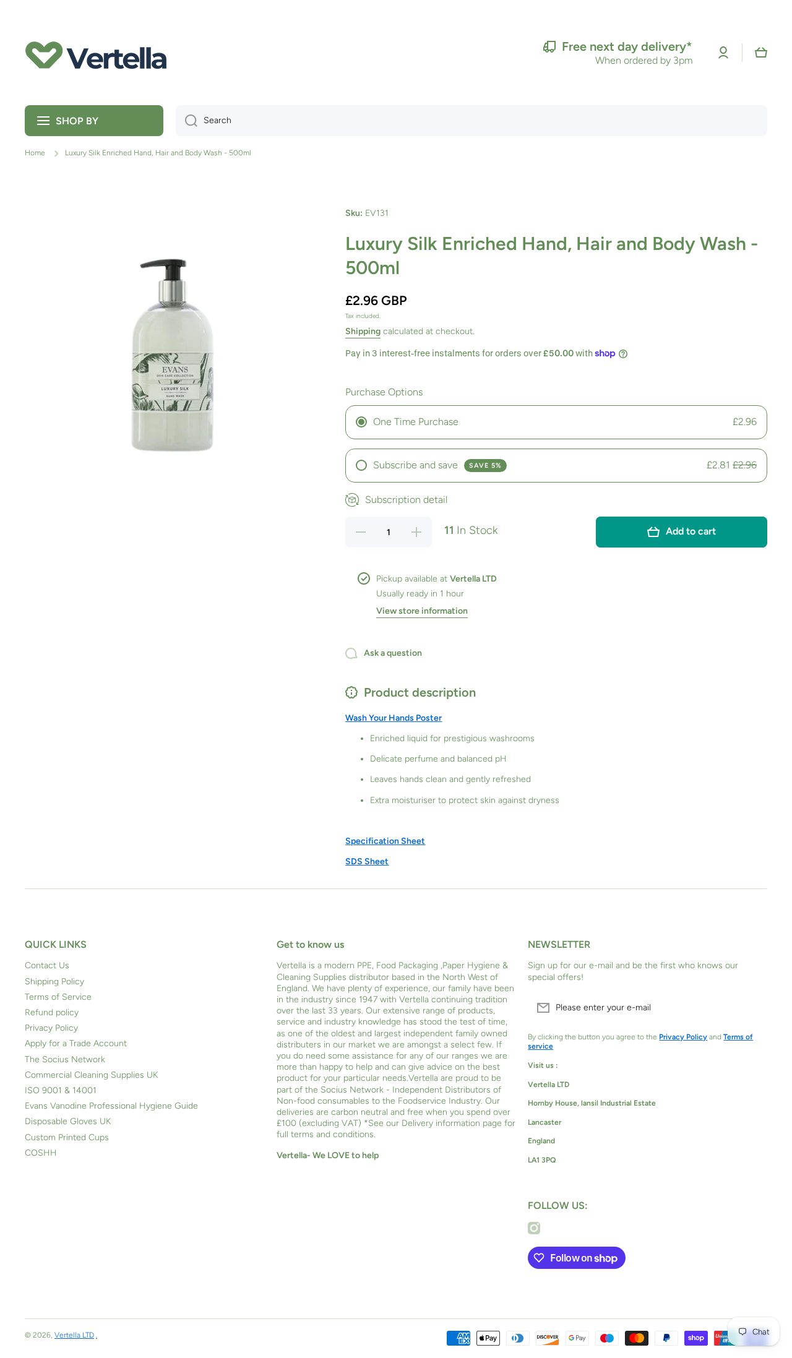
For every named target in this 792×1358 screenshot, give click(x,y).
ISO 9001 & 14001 (61, 1090)
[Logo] (96, 52)
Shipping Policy (54, 981)
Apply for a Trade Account (76, 1043)
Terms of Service (58, 997)
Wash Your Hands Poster (393, 718)
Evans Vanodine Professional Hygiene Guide (111, 1106)
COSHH (41, 1153)
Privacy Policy (51, 1028)
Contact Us (47, 965)
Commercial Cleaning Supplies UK (91, 1075)
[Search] (186, 120)
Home (35, 152)
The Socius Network (65, 1059)
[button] (761, 52)
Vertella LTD (74, 1335)
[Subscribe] (751, 1007)
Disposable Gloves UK (68, 1121)
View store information (422, 611)
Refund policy (52, 1012)
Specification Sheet (385, 841)
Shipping (363, 331)
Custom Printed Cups (67, 1137)
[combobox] (471, 120)
